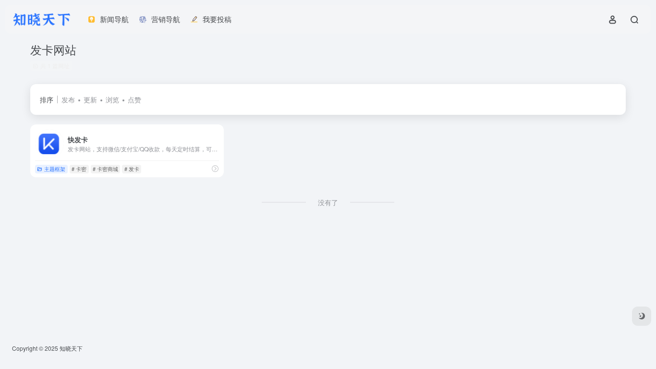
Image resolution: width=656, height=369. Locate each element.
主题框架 (54, 168)
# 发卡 (131, 168)
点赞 (134, 99)
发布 (68, 99)
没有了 (328, 202)
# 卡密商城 (105, 168)
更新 (90, 99)
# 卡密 (79, 168)
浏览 (112, 99)
